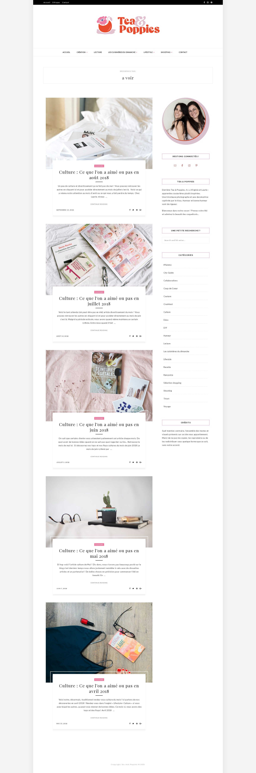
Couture (167, 296)
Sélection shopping (172, 383)
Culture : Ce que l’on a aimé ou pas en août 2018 (99, 174)
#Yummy (168, 265)
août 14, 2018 (62, 336)
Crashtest (168, 304)
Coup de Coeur (171, 288)
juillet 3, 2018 (62, 462)
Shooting (166, 52)
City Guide (168, 273)
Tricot (166, 398)
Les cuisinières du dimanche (122, 52)
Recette (167, 367)
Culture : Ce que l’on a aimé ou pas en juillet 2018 (99, 300)
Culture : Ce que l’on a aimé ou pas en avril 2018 (99, 688)
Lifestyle (148, 52)
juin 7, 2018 (61, 588)
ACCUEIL (66, 52)
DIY (165, 328)
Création (81, 52)
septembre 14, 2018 (65, 210)
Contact (65, 2)
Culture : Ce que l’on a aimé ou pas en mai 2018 (99, 553)
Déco (166, 320)
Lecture (98, 52)
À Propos (56, 2)
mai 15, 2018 (61, 723)
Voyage (167, 406)
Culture (99, 166)
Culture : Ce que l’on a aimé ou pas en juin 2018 (99, 427)
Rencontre (168, 375)
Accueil (47, 2)
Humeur (167, 335)
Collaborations (170, 280)
